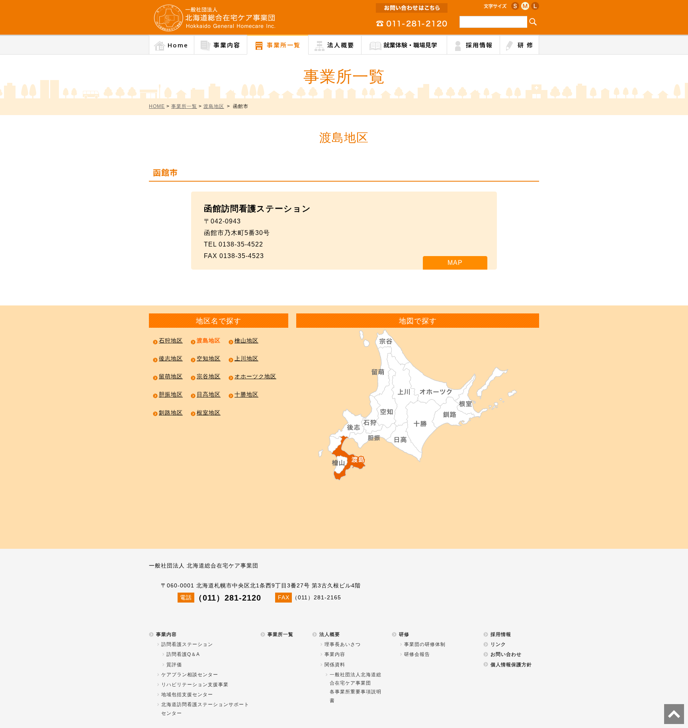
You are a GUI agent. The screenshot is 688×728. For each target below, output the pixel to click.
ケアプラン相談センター (189, 674)
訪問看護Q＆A (183, 654)
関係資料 (334, 664)
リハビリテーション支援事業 (195, 684)
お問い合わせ (506, 654)
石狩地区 (171, 340)
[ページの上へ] (674, 714)
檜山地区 (246, 340)
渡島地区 (213, 106)
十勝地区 (246, 394)
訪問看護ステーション (187, 644)
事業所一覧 (184, 106)
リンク (498, 644)
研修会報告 (417, 654)
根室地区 (209, 412)
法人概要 (329, 634)
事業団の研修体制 (425, 644)
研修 (404, 634)
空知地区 (209, 358)
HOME (157, 106)
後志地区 (171, 358)
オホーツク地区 (255, 376)
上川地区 (246, 358)
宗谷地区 (209, 376)
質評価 (174, 664)
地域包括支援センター (187, 694)
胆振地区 (171, 394)
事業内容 (166, 634)
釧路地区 (171, 412)
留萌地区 (171, 376)
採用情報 (501, 634)
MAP (455, 262)
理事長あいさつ (342, 644)
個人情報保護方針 (511, 664)
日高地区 (209, 394)
